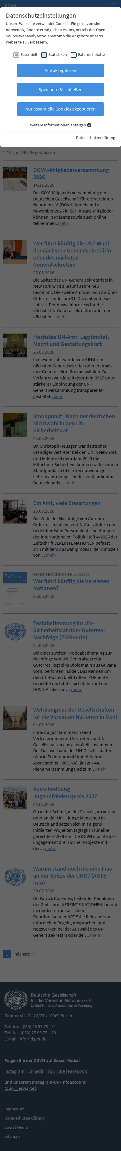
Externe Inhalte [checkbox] (91, 54)
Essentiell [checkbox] (29, 54)
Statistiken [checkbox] (57, 54)
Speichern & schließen (60, 89)
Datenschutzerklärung (95, 137)
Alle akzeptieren (60, 70)
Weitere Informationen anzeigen (58, 125)
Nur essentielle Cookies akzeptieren (60, 109)
